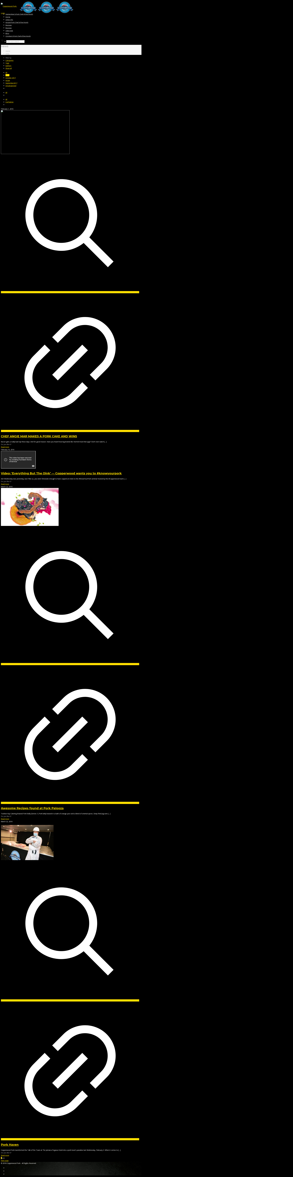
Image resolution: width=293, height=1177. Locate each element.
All (6, 72)
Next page (5, 1161)
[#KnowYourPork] (37, 13)
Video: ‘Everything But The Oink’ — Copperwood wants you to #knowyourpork (61, 473)
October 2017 (10, 78)
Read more (5, 447)
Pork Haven (10, 1144)
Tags (7, 63)
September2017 (11, 83)
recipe (7, 80)
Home (7, 17)
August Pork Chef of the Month (16, 22)
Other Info (9, 20)
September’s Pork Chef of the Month (19, 14)
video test (9, 31)
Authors (8, 66)
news (7, 53)
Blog (7, 33)
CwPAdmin (9, 102)
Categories (9, 60)
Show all (8, 68)
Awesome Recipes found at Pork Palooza (32, 808)
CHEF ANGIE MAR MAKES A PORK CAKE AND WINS (39, 436)
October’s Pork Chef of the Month (18, 36)
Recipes (8, 25)
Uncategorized (10, 86)
